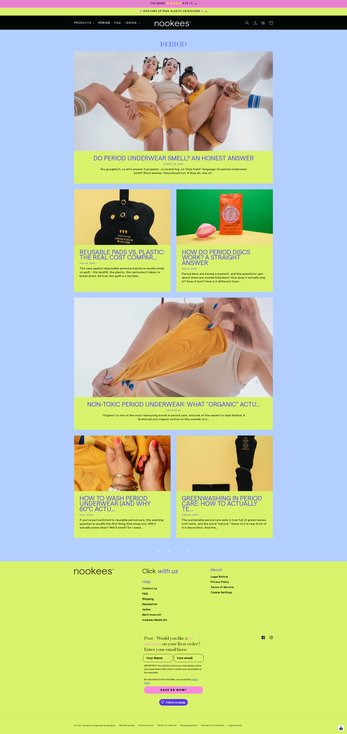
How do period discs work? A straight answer (216, 258)
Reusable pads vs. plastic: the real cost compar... (122, 255)
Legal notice (235, 725)
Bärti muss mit (151, 614)
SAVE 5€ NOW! (173, 690)
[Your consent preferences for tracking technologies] (341, 728)
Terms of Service (222, 587)
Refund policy (127, 725)
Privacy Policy (220, 582)
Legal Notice (219, 576)
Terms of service (167, 725)
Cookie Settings (221, 592)
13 (188, 551)
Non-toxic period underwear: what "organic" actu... (173, 404)
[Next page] (198, 551)
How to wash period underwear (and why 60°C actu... (115, 504)
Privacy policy (145, 725)
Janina (146, 609)
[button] (84, 23)
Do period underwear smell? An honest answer (173, 158)
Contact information (212, 725)
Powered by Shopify (104, 726)
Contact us (149, 588)
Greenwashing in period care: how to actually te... (222, 504)
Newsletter (150, 604)
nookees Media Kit (154, 620)
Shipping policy (188, 725)
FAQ (145, 593)
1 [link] (149, 551)
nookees (87, 726)
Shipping (148, 599)
